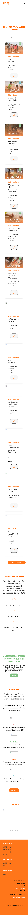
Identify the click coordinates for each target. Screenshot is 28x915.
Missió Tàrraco (11, 60)
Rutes (4, 865)
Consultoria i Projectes (8, 852)
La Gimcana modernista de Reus (13, 404)
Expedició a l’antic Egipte (13, 99)
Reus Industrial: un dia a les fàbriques (13, 448)
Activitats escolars (7, 847)
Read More (14, 75)
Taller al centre (12, 95)
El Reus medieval (11, 361)
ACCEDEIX (14, 675)
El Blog (4, 874)
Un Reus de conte (12, 490)
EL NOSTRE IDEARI (14, 790)
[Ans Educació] (6, 3)
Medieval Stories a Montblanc (12, 276)
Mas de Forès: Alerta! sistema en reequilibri (13, 188)
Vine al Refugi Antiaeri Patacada (13, 143)
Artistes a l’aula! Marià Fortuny (13, 534)
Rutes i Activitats (7, 849)
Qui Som (5, 854)
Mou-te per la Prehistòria (14, 229)
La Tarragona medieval (13, 320)
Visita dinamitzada (13, 56)
